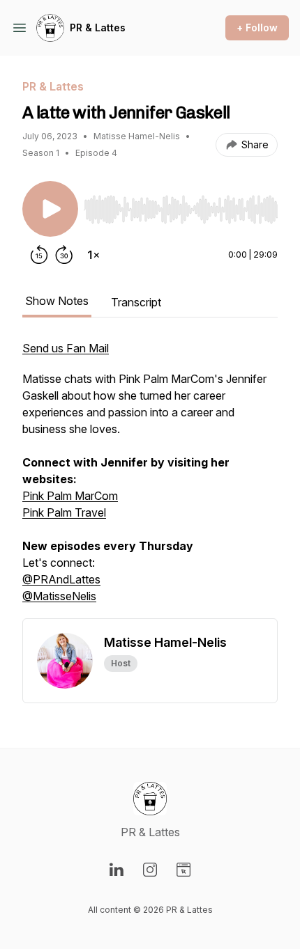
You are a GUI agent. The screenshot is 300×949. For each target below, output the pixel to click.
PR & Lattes (98, 27)
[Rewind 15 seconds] (39, 255)
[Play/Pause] (50, 209)
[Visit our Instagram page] (150, 870)
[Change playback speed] (93, 255)
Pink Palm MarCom (70, 496)
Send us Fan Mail (65, 348)
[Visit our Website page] (183, 870)
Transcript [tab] (136, 302)
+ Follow (257, 27)
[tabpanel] (150, 479)
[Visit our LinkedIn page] (116, 870)
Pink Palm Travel (64, 512)
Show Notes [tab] (57, 301)
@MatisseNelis (59, 596)
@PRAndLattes (61, 579)
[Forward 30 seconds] (64, 255)
